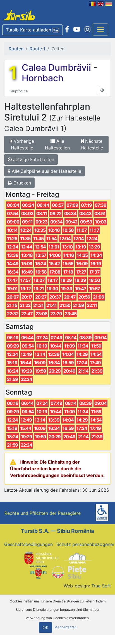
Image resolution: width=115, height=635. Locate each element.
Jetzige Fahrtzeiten (33, 159)
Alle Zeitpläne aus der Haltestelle (45, 171)
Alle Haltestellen (57, 144)
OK (45, 627)
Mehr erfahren (65, 627)
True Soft (101, 586)
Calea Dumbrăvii (57, 67)
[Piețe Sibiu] (68, 572)
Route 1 (37, 48)
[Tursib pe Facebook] (67, 29)
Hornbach (42, 78)
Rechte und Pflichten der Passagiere (42, 513)
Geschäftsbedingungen (28, 544)
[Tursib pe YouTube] (76, 29)
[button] (32, 30)
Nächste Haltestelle (92, 144)
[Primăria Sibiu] (40, 557)
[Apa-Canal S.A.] (38, 572)
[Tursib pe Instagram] (87, 29)
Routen (16, 48)
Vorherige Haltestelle (22, 144)
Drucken (21, 183)
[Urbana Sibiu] (78, 557)
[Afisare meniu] (100, 29)
